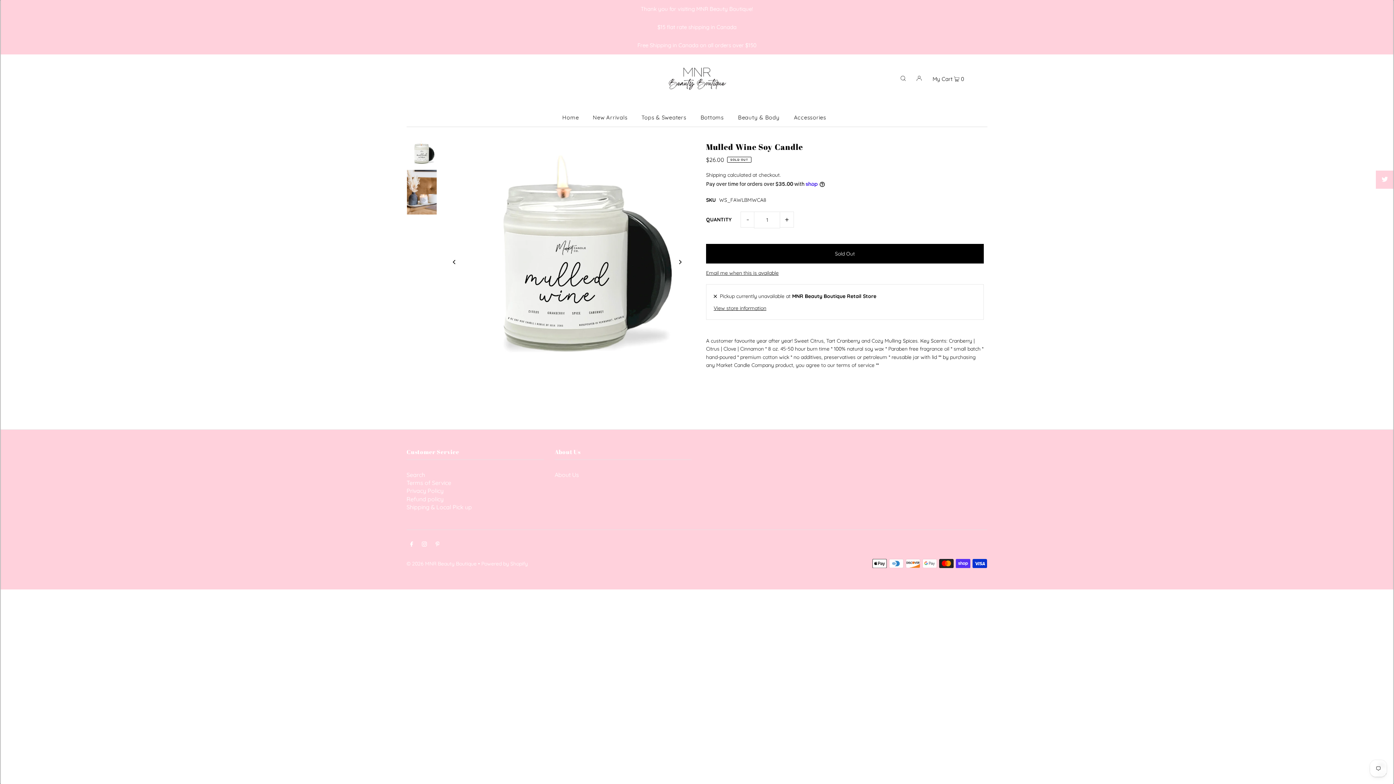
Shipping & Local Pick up (439, 507)
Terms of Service (429, 482)
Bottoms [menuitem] (712, 117)
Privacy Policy (425, 490)
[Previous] (454, 262)
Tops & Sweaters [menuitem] (663, 117)
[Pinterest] (438, 545)
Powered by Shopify (504, 563)
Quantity (718, 219)
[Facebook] (411, 545)
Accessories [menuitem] (810, 117)
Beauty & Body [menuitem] (759, 117)
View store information (740, 308)
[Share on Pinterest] (1385, 198)
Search (416, 474)
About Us (567, 474)
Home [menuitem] (570, 117)
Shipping (716, 175)
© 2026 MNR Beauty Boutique (442, 563)
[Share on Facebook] (1385, 161)
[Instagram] (424, 545)
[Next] (680, 262)
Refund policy (425, 499)
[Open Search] (903, 78)
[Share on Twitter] (1385, 180)
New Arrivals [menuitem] (610, 117)
